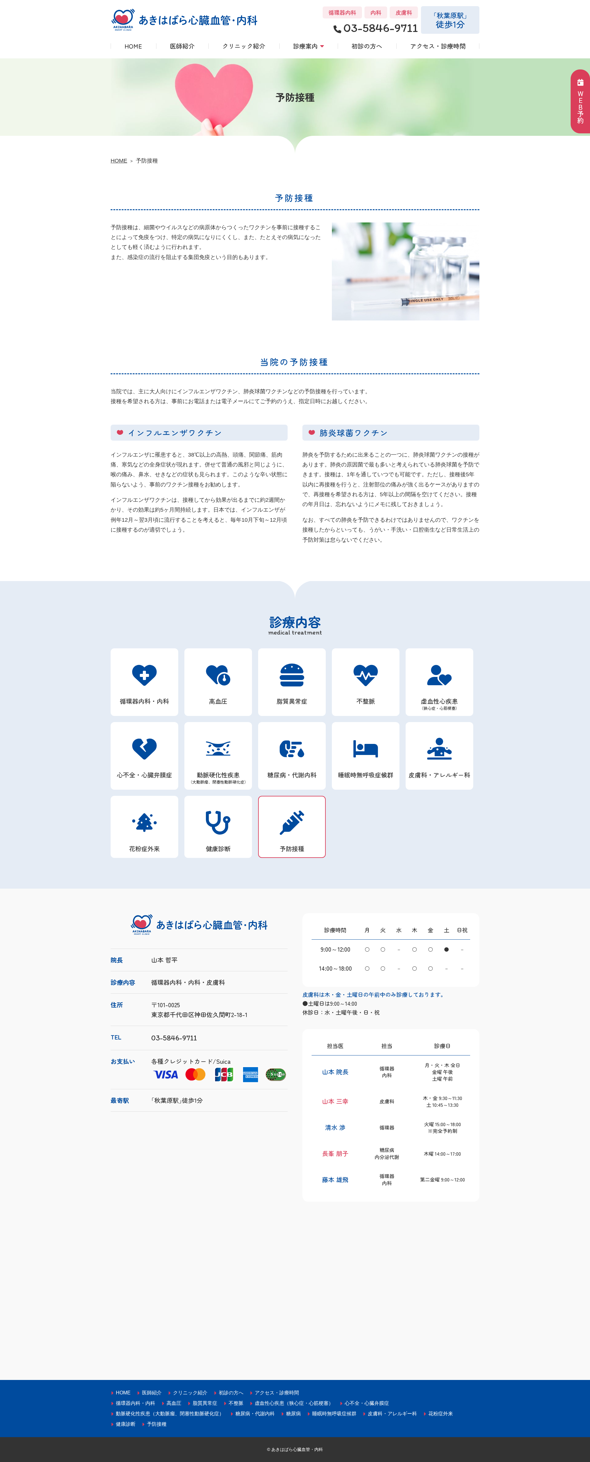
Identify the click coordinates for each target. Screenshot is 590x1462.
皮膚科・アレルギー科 (439, 774)
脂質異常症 (292, 701)
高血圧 (218, 701)
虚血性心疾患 (439, 704)
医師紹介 (182, 45)
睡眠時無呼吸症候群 (365, 774)
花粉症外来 (144, 848)
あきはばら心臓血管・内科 (297, 1449)
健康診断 (218, 848)
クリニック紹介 (243, 45)
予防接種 (292, 848)
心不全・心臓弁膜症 (144, 774)
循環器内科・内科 (144, 701)
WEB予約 (580, 107)
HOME (133, 45)
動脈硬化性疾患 (218, 777)
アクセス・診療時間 (438, 45)
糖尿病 (293, 1413)
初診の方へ (367, 45)
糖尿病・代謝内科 (292, 774)
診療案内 (305, 45)
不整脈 (365, 701)
